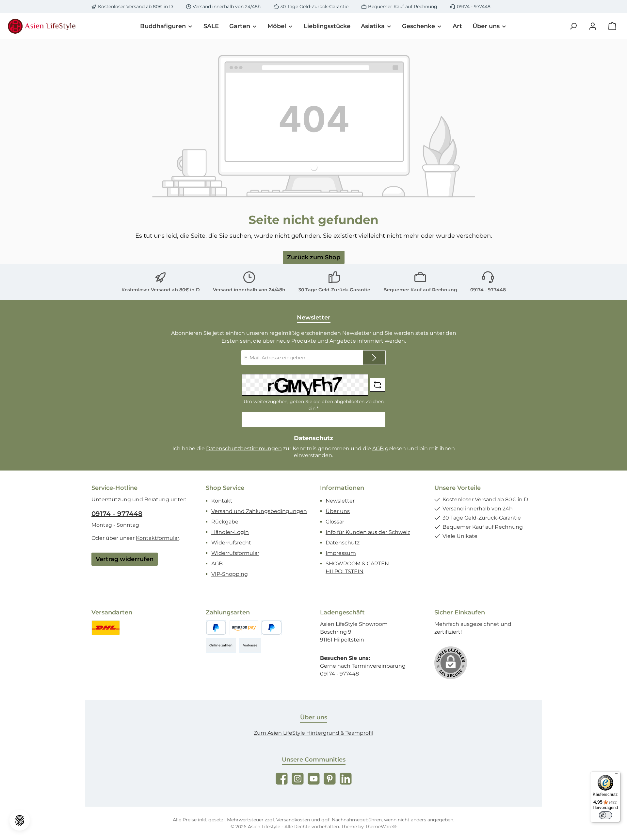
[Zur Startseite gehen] (42, 26)
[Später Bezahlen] (271, 627)
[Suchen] (573, 26)
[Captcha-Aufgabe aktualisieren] (377, 385)
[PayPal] (216, 627)
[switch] (605, 815)
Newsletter (340, 501)
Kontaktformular (157, 538)
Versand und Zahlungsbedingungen (259, 511)
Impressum (341, 553)
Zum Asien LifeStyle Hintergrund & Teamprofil (313, 733)
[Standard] (105, 627)
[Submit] (374, 357)
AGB (378, 448)
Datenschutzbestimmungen (244, 448)
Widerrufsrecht (231, 543)
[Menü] (616, 775)
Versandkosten (293, 820)
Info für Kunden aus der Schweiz (368, 532)
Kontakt (222, 501)
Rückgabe (224, 522)
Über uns (338, 511)
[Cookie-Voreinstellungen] (19, 820)
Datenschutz (343, 543)
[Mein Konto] (593, 26)
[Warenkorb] (612, 26)
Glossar (335, 522)
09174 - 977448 (473, 6)
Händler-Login (230, 532)
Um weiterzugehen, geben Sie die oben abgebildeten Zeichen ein (314, 405)
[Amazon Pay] (244, 627)
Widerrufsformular (235, 553)
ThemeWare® (380, 827)
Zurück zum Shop (313, 257)
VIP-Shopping (229, 574)
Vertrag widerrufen (124, 559)
